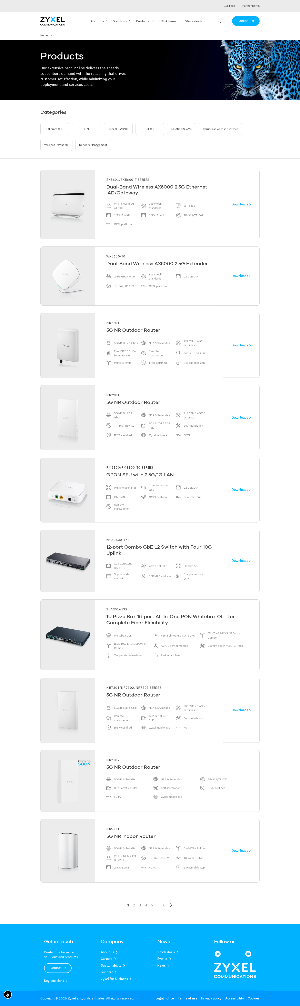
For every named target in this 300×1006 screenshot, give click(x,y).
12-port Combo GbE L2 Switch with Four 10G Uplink (159, 550)
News (161, 965)
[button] (219, 21)
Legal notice (165, 998)
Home (44, 35)
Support (107, 972)
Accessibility (234, 998)
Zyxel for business (114, 979)
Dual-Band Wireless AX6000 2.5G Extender (157, 263)
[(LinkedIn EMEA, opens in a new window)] (218, 954)
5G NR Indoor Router (131, 836)
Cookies (254, 998)
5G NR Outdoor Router (133, 330)
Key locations (54, 981)
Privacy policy (211, 998)
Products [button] (145, 21)
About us (107, 952)
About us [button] (100, 21)
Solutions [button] (122, 21)
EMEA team (167, 21)
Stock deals (193, 21)
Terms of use (187, 998)
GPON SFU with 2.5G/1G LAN (140, 474)
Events (162, 959)
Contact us (246, 21)
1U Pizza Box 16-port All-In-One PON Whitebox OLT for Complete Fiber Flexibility (170, 619)
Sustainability (111, 965)
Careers (106, 959)
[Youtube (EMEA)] (248, 954)
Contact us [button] (58, 968)
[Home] (52, 20)
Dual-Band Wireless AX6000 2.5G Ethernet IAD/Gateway (156, 190)
